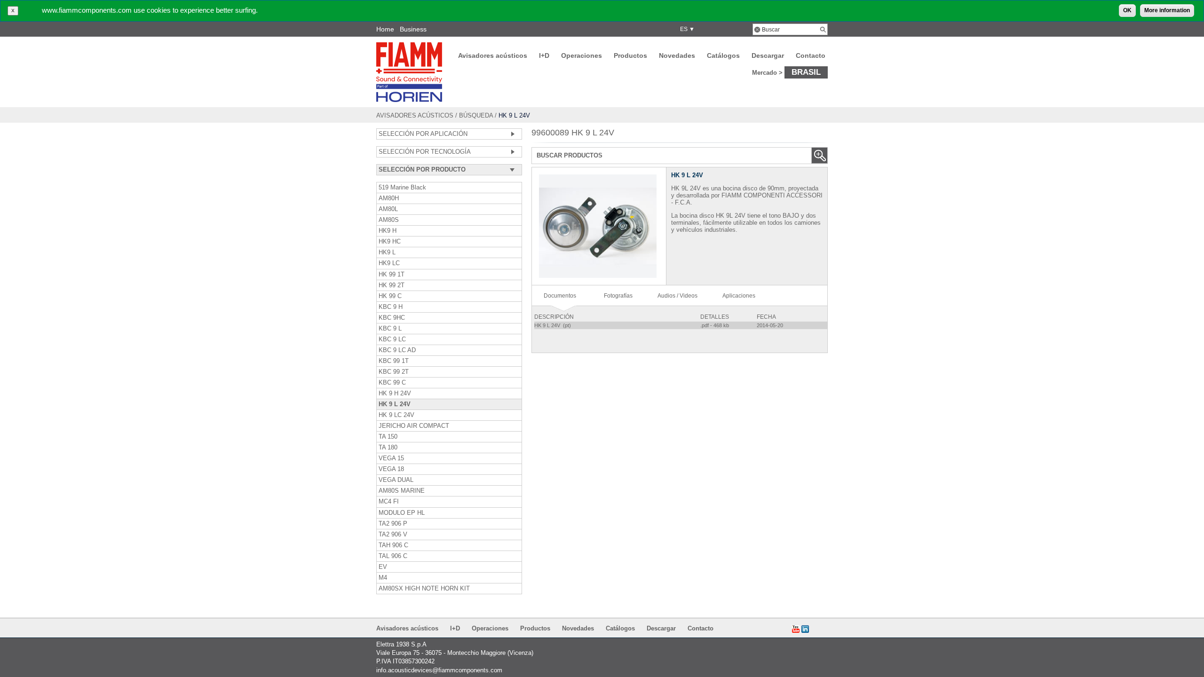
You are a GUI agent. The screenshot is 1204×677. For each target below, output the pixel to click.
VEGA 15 (391, 458)
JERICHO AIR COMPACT (414, 426)
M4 (383, 578)
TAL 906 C (393, 556)
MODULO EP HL (402, 513)
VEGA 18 (391, 469)
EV (383, 567)
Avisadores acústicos (492, 55)
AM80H (389, 198)
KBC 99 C (392, 382)
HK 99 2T (391, 285)
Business (413, 29)
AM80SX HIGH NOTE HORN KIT (424, 588)
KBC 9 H (391, 307)
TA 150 (388, 436)
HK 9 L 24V (395, 404)
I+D (544, 55)
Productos (630, 55)
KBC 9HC (392, 318)
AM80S (389, 220)
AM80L (388, 209)
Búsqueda (476, 115)
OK (1127, 10)
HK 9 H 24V (395, 393)
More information (1167, 10)
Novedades (677, 55)
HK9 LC (389, 263)
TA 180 (388, 447)
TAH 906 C (393, 545)
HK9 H (387, 231)
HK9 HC (390, 241)
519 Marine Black (402, 187)
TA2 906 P (393, 523)
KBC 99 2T (394, 372)
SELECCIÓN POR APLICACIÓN (423, 134)
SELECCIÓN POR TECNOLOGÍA (425, 152)
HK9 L (387, 252)
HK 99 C (390, 296)
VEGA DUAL (396, 480)
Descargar (768, 55)
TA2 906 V (393, 534)
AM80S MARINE (402, 491)
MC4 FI (389, 501)
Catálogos (723, 55)
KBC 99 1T (394, 361)
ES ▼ (686, 29)
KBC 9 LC (392, 339)
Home (385, 29)
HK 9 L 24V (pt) (553, 325)
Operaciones (581, 55)
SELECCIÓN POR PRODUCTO (422, 169)
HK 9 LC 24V (396, 415)
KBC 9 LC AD (397, 350)
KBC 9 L (390, 328)
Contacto (810, 55)
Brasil (806, 72)
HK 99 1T (391, 274)
